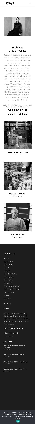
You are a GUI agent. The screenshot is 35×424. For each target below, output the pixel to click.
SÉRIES (7, 271)
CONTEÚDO (8, 280)
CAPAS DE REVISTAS (12, 286)
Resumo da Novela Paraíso (14, 354)
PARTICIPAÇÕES (10, 274)
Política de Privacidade (11, 333)
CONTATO (7, 299)
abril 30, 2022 (7, 371)
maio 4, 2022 (7, 363)
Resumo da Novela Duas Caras (15, 362)
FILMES (7, 268)
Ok (18, 421)
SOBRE (6, 295)
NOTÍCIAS (8, 283)
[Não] (33, 417)
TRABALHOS (8, 262)
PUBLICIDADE (9, 292)
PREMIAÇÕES (9, 277)
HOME (6, 259)
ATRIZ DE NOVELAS (12, 289)
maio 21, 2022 (7, 349)
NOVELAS (8, 265)
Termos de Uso (8, 337)
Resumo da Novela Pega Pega (15, 369)
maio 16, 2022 (7, 356)
